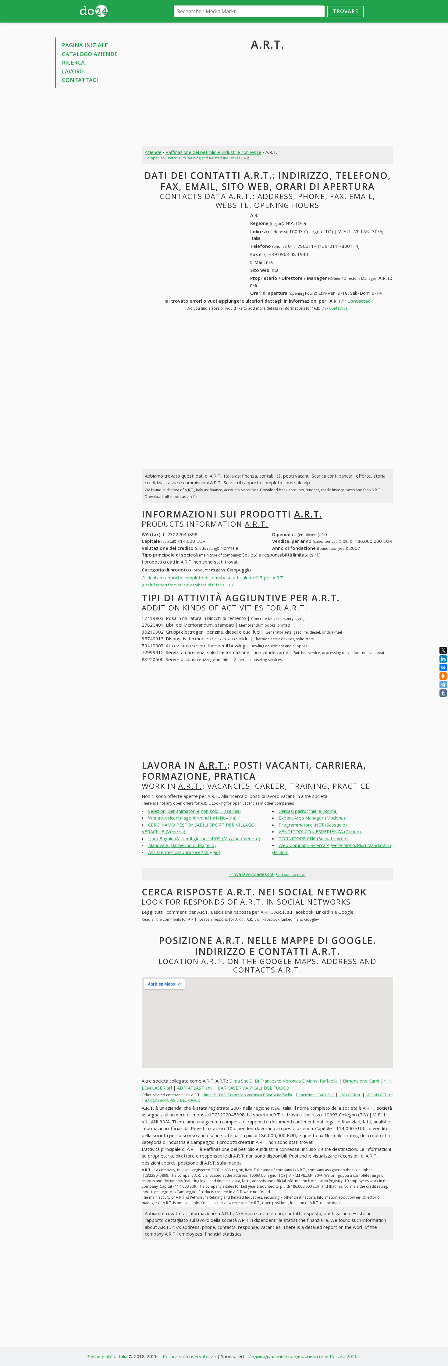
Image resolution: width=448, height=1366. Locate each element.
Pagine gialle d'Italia (106, 1356)
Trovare (345, 11)
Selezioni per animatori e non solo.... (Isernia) (194, 811)
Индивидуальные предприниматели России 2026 (302, 1356)
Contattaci (80, 80)
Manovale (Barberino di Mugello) (182, 845)
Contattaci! (360, 301)
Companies (155, 158)
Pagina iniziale (85, 45)
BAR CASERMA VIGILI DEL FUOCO (253, 1088)
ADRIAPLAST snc (194, 1088)
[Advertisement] (94, 185)
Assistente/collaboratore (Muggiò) (184, 852)
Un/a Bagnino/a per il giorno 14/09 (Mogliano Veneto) (204, 838)
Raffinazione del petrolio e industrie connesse (213, 152)
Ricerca (73, 62)
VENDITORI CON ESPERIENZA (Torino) (320, 831)
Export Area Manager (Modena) (312, 818)
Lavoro (73, 71)
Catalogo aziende (90, 54)
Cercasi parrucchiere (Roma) (308, 811)
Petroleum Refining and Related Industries (204, 158)
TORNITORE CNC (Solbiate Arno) (313, 838)
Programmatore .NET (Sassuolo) (313, 825)
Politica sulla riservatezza (189, 1356)
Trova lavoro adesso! (267, 874)
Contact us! (338, 308)
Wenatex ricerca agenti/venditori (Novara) (192, 818)
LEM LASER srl (157, 1088)
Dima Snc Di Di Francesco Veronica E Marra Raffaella (283, 1081)
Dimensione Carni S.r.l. (365, 1081)
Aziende (153, 152)
